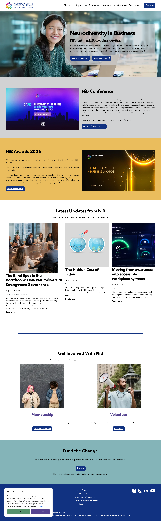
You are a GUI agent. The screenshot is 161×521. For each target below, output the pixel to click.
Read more (10, 312)
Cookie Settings (18, 512)
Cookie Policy (41, 506)
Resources (134, 5)
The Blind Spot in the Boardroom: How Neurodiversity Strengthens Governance (34, 280)
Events (92, 5)
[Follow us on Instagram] (140, 491)
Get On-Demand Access (94, 126)
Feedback (79, 504)
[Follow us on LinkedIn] (146, 491)
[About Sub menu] (72, 5)
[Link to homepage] (19, 5)
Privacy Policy (80, 490)
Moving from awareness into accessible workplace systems (132, 274)
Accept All (40, 512)
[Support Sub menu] (86, 5)
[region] (28, 502)
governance (25, 294)
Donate (150, 5)
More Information (15, 189)
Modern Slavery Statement (86, 500)
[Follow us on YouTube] (152, 491)
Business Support (102, 58)
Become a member (42, 429)
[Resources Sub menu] (141, 5)
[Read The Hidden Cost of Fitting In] (87, 245)
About (67, 5)
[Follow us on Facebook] (134, 491)
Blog (8, 294)
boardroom (14, 294)
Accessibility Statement (85, 497)
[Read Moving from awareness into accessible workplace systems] (133, 245)
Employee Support (80, 58)
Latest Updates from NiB (80, 211)
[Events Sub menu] (98, 5)
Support (80, 5)
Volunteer (122, 5)
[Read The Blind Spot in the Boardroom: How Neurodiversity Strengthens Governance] (33, 248)
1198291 (134, 515)
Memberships (108, 5)
